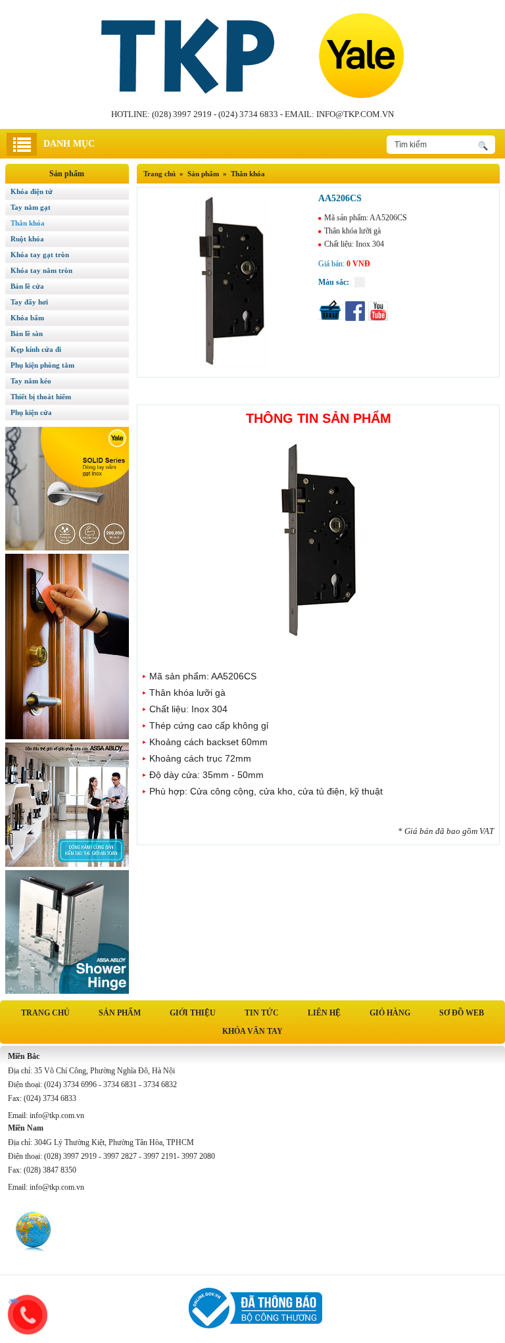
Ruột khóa (27, 239)
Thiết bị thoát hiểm (41, 397)
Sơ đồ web (461, 1012)
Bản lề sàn (27, 333)
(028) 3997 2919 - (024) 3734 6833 (215, 114)
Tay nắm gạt (31, 207)
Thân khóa (248, 174)
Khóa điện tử (32, 191)
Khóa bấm (27, 318)
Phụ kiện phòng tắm (42, 365)
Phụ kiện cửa (31, 412)
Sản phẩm (120, 1012)
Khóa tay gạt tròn (40, 254)
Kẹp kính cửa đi (36, 349)
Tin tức (262, 1012)
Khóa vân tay (252, 1031)
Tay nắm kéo (31, 381)
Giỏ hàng (390, 1012)
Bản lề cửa (27, 286)
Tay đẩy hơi (29, 302)
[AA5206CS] (224, 365)
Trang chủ (159, 174)
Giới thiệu (193, 1012)
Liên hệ (324, 1012)
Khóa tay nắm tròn (41, 270)
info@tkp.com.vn (355, 114)
